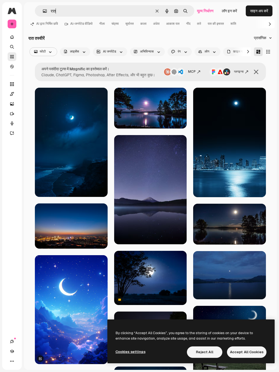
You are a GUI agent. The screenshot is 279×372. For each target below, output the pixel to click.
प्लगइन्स (239, 71)
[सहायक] (12, 133)
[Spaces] (12, 94)
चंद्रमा (115, 24)
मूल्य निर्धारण (205, 10)
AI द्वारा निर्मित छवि (47, 24)
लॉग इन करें (229, 10)
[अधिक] (12, 361)
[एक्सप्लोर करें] (12, 66)
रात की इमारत (216, 24)
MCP (192, 71)
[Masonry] (258, 51)
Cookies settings (130, 351)
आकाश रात (173, 24)
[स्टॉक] (12, 56)
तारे (199, 24)
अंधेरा (156, 24)
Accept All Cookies (246, 352)
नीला (102, 24)
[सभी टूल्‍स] (12, 84)
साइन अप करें (259, 10)
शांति (233, 24)
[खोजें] (12, 46)
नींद (188, 24)
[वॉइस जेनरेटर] (12, 123)
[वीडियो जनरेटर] (12, 113)
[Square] (268, 51)
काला (143, 24)
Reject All (204, 352)
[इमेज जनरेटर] (12, 103)
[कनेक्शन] (12, 341)
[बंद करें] (256, 72)
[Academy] (12, 351)
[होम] (12, 37)
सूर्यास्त (129, 24)
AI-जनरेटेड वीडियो (81, 24)
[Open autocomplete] (42, 11)
